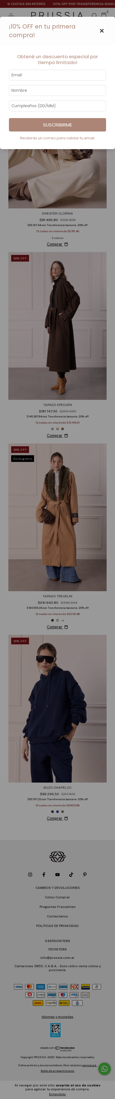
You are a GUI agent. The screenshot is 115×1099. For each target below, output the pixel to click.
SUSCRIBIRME (57, 124)
